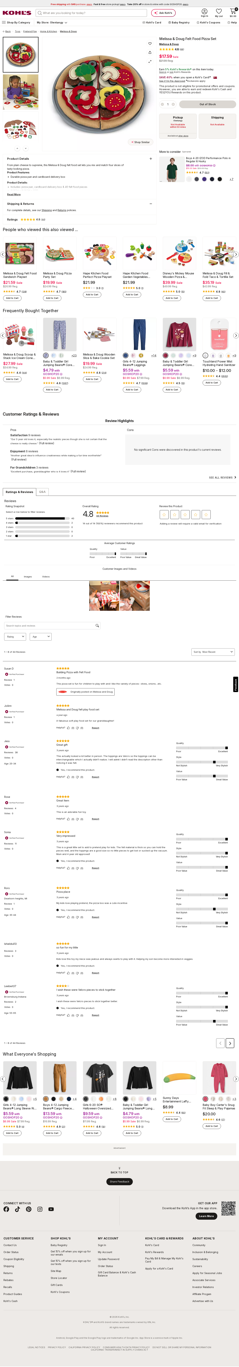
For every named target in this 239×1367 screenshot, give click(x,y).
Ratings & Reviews (19, 492)
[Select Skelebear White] (93, 1099)
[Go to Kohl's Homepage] (17, 13)
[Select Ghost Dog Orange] (101, 1099)
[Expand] (149, 61)
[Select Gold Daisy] (141, 355)
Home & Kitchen (48, 31)
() (207, 173)
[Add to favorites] (149, 43)
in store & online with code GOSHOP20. (157, 4)
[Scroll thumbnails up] (17, 148)
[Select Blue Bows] (53, 355)
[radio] (178, 126)
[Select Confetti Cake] (221, 355)
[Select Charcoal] (196, 179)
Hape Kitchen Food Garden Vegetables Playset (135, 275)
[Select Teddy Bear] (213, 1099)
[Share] (149, 52)
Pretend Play (30, 31)
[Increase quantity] (173, 104)
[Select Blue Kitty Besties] (188, 355)
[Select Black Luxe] (6, 1099)
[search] (40, 13)
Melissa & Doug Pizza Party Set (57, 275)
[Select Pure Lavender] (213, 355)
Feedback (235, 685)
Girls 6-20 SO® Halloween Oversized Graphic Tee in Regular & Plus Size (99, 1106)
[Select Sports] (221, 1099)
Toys (17, 31)
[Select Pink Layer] (29, 1099)
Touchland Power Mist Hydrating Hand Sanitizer (219, 363)
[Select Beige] (61, 1099)
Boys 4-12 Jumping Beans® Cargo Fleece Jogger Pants (57, 1106)
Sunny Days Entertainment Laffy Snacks (176, 1099)
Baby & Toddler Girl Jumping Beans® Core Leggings (57, 363)
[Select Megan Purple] (149, 1099)
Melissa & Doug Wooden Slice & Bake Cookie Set (99, 356)
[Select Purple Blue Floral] (46, 355)
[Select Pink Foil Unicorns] (133, 355)
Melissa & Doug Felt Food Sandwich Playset (20, 275)
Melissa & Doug (68, 31)
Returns (62, 210)
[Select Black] (220, 179)
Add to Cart (12, 298)
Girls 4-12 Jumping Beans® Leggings (135, 363)
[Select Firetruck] (205, 1099)
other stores (183, 136)
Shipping (217, 117)
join (172, 72)
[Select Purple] (204, 179)
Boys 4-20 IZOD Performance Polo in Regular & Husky (208, 160)
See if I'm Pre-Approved (172, 81)
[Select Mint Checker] (61, 355)
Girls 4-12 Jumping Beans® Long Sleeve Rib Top (19, 1106)
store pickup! (109, 4)
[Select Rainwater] (205, 355)
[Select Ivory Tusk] (13, 1099)
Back (9, 31)
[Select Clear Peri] (21, 1099)
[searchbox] (91, 13)
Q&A (42, 492)
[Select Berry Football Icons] (165, 355)
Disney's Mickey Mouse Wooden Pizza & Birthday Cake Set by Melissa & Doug (178, 275)
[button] (171, 49)
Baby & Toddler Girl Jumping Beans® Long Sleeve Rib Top (137, 1106)
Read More (14, 194)
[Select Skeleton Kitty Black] (86, 1099)
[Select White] (189, 179)
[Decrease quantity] (162, 104)
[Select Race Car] (228, 1099)
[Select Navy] (212, 179)
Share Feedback (119, 1181)
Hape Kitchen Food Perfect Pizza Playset (97, 275)
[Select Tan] (46, 1099)
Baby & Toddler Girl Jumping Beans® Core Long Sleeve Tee (177, 363)
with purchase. (71, 4)
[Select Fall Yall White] (109, 1099)
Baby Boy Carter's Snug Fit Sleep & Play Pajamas (219, 1106)
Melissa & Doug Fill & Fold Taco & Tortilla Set (218, 275)
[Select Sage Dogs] (173, 355)
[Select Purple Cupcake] (181, 355)
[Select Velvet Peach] (228, 355)
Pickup (178, 117)
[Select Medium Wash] (125, 355)
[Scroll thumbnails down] (26, 148)
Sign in (162, 72)
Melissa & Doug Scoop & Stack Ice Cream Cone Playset (19, 356)
